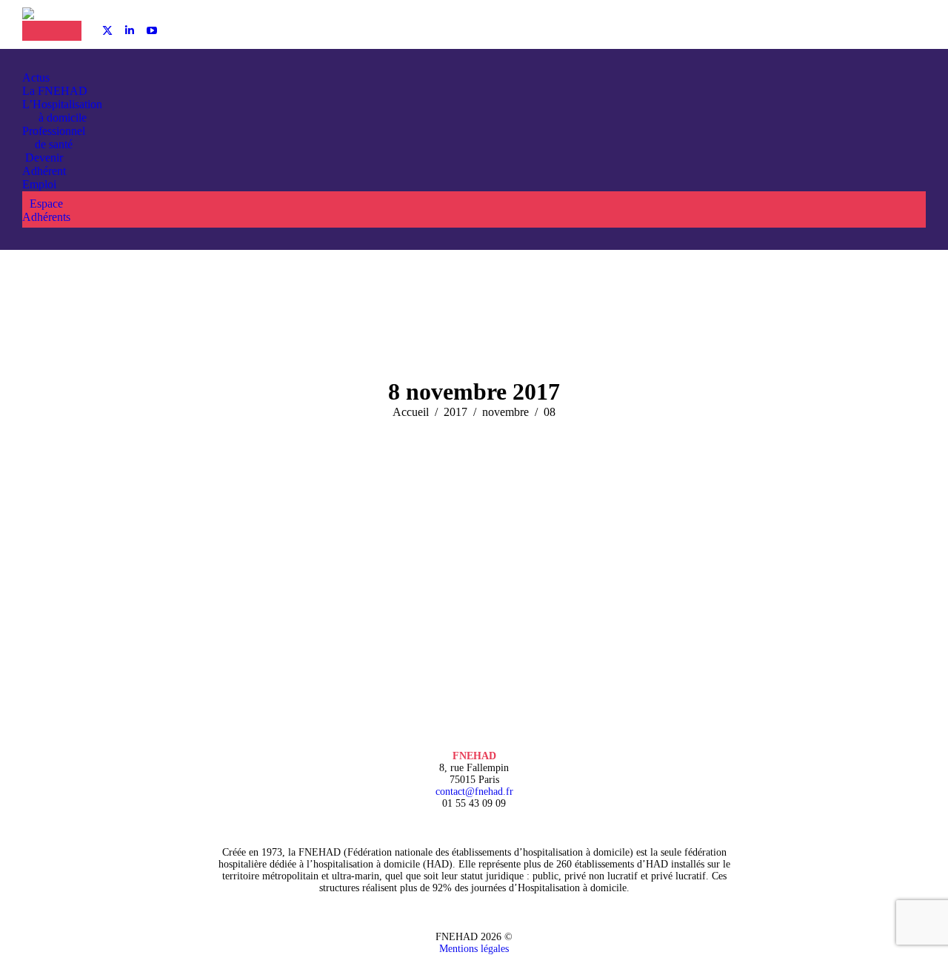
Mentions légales (474, 948)
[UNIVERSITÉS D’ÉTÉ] (37, 31)
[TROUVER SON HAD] (66, 31)
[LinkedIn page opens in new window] (129, 30)
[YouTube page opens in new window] (151, 30)
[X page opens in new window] (107, 30)
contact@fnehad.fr (474, 791)
